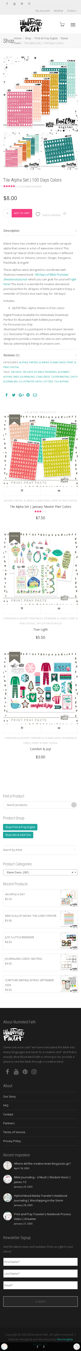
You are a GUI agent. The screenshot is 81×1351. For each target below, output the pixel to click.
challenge (43, 376)
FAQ (5, 1105)
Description (11, 230)
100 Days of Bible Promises (39, 371)
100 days (16, 371)
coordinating (60, 376)
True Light (40, 629)
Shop (28, 38)
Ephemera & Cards (55, 618)
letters (48, 381)
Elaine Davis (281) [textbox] (39, 872)
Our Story (9, 1096)
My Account (43, 11)
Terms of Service (14, 1132)
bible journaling (24, 376)
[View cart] (62, 24)
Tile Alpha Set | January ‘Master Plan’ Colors (40, 507)
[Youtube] (14, 3)
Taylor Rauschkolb (49, 623)
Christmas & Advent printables (23, 618)
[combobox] (40, 872)
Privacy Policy (12, 1141)
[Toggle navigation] (73, 24)
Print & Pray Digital (46, 38)
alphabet (64, 371)
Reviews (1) (11, 355)
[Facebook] (7, 3)
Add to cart (22, 213)
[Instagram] (29, 3)
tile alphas (61, 381)
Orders (71, 11)
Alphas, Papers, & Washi (34, 362)
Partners (9, 1123)
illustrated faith (30, 381)
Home (18, 38)
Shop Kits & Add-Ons (18, 835)
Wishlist (58, 11)
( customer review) (28, 186)
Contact (8, 1114)
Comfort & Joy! (40, 749)
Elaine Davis (57, 362)
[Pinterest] (21, 3)
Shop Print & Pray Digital (20, 827)
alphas (7, 376)
